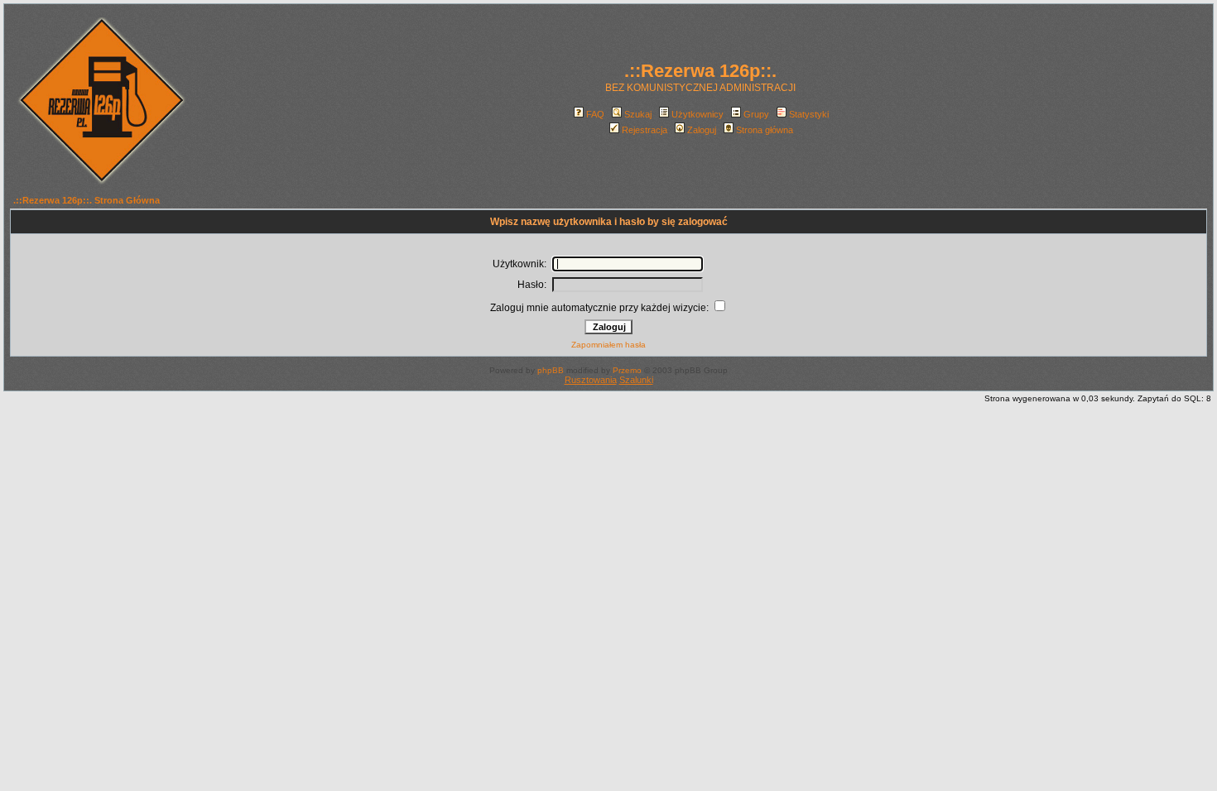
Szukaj (638, 114)
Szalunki (636, 380)
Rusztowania (591, 380)
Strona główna (764, 130)
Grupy (756, 114)
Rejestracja (644, 130)
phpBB (550, 370)
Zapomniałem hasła (608, 344)
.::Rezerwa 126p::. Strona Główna (86, 200)
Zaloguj (701, 130)
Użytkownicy (697, 114)
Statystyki (809, 114)
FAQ (595, 114)
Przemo (627, 370)
